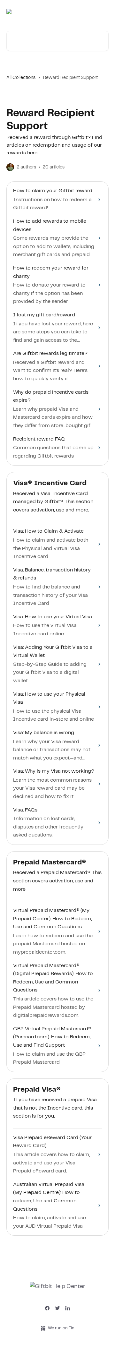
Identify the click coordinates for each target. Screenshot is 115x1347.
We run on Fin (61, 1328)
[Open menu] (103, 11)
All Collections (20, 77)
